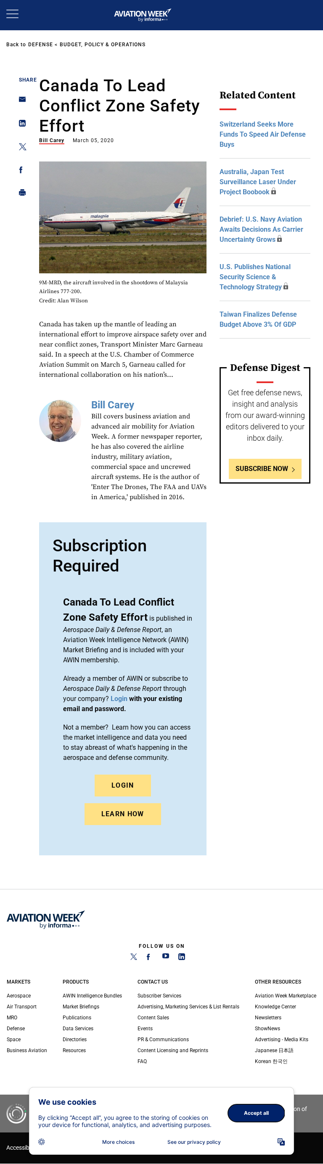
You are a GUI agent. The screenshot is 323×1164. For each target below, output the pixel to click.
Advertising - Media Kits (281, 1039)
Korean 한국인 (271, 1061)
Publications (77, 1018)
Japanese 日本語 (274, 1050)
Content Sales (153, 1018)
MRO (12, 1018)
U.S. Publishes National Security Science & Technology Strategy (255, 277)
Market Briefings (81, 1007)
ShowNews (267, 1029)
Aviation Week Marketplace (285, 996)
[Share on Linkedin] (20, 125)
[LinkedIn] (181, 958)
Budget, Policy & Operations (103, 45)
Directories (75, 1039)
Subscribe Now (262, 469)
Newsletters (268, 1018)
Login (122, 785)
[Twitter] (133, 958)
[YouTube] (165, 958)
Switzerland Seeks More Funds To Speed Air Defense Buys (263, 134)
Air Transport (22, 1007)
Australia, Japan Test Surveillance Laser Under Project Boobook (258, 182)
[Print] (20, 194)
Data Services (78, 1029)
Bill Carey (51, 140)
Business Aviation (27, 1050)
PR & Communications (163, 1039)
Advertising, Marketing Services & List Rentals (188, 1007)
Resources (74, 1050)
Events (145, 1029)
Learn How (122, 814)
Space (14, 1039)
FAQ (142, 1061)
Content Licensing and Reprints (173, 1050)
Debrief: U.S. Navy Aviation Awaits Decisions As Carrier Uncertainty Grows (261, 229)
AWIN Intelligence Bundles (92, 996)
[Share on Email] (20, 102)
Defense (40, 45)
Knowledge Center (275, 1007)
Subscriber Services (159, 996)
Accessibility (22, 1147)
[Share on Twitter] (20, 148)
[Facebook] (149, 958)
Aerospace (19, 996)
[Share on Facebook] (20, 171)
